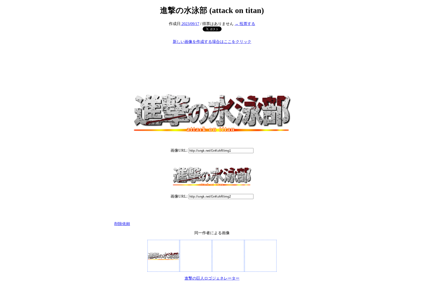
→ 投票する (245, 24)
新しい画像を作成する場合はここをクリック (212, 42)
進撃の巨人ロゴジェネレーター (212, 278)
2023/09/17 (190, 24)
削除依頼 (122, 224)
